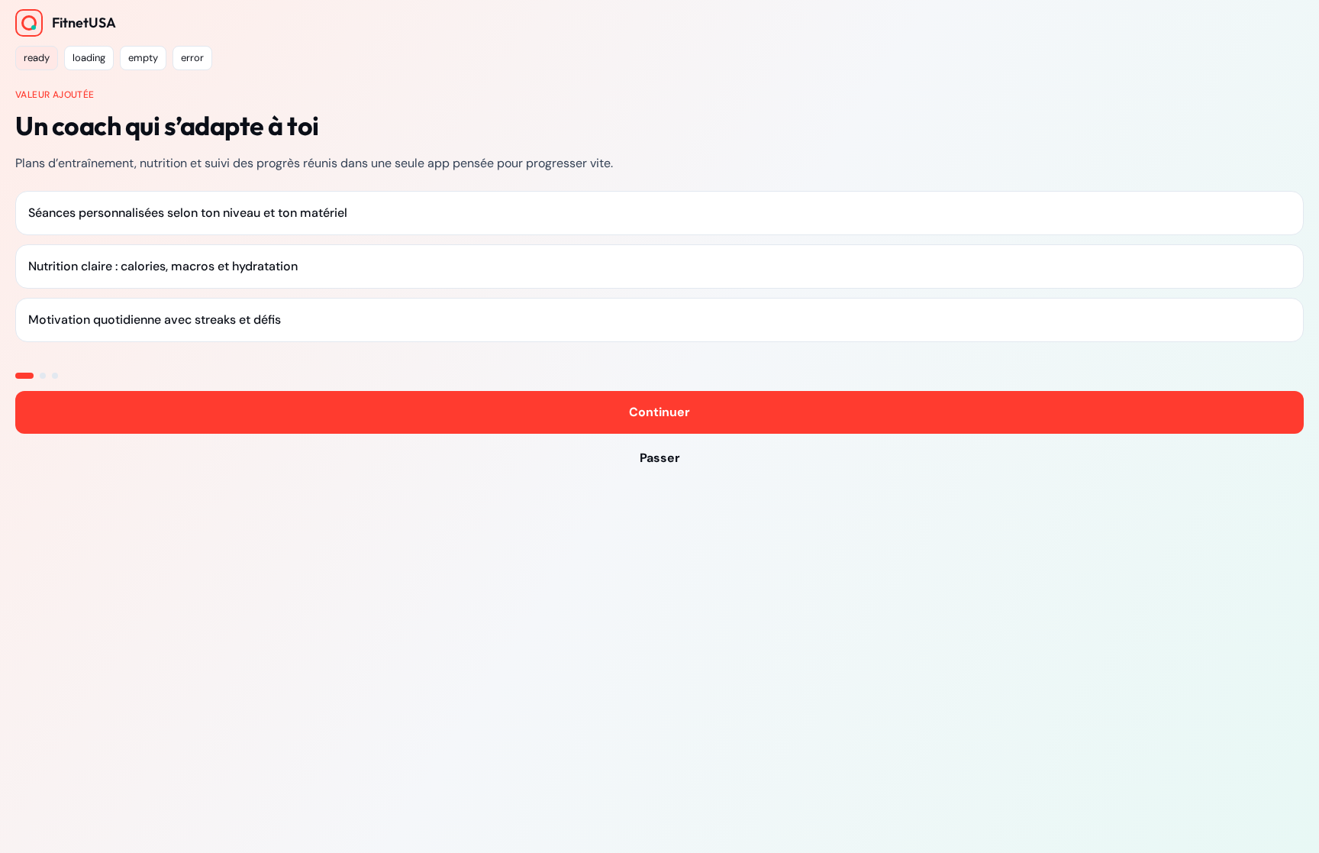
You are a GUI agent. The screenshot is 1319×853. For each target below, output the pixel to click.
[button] (36, 58)
